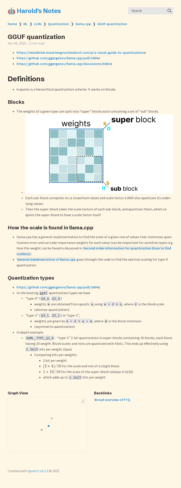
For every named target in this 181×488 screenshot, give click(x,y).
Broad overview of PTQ (112, 399)
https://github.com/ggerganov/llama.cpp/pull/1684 (57, 58)
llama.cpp (83, 24)
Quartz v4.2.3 (38, 471)
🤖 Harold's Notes (34, 11)
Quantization (58, 24)
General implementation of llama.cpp (46, 259)
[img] (170, 11)
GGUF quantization (112, 24)
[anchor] (48, 78)
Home (12, 24)
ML (25, 24)
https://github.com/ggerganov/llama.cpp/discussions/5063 (63, 63)
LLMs (37, 24)
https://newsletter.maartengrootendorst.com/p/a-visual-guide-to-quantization (80, 52)
